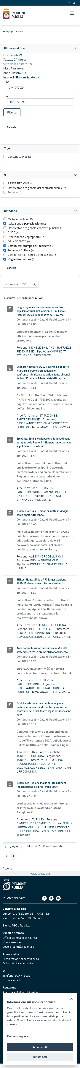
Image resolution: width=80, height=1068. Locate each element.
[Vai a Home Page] (14, 14)
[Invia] (34, 284)
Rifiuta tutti (40, 1056)
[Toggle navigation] (72, 13)
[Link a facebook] (44, 898)
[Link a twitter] (51, 898)
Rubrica (25, 925)
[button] (40, 48)
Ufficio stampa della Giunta (20, 938)
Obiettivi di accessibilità (18, 963)
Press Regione (12, 942)
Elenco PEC (10, 925)
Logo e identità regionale (18, 947)
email (16, 980)
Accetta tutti (40, 1047)
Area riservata (16, 897)
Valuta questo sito (40, 873)
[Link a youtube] (58, 898)
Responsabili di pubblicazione (21, 992)
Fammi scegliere (18, 1036)
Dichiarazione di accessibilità (21, 959)
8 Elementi (15, 847)
